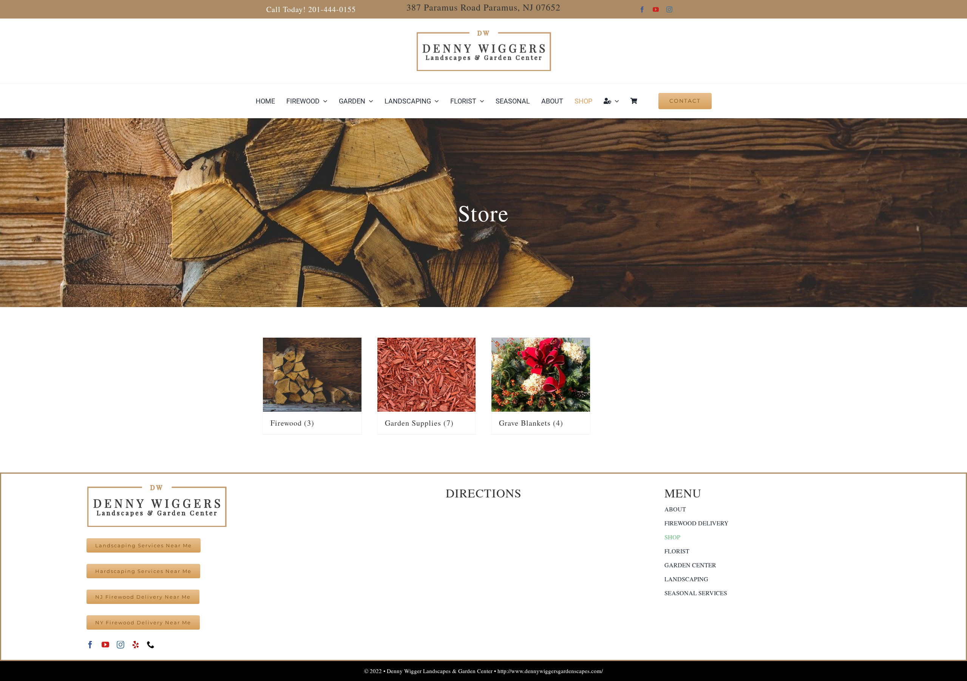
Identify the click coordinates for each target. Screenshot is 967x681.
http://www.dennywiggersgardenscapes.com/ (550, 671)
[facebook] (642, 9)
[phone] (150, 645)
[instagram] (669, 9)
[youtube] (656, 9)
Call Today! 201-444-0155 (311, 9)
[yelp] (135, 645)
